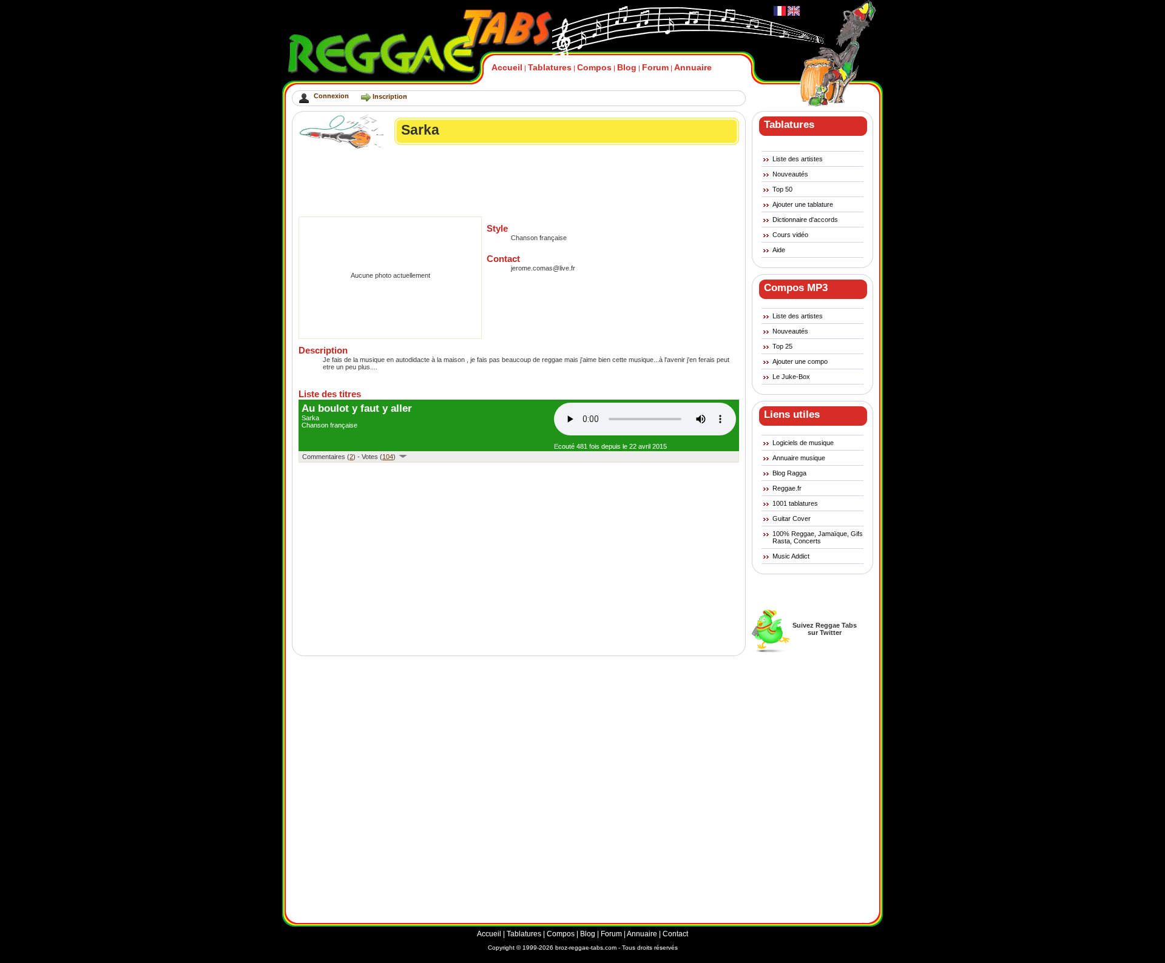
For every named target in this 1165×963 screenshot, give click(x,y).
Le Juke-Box (791, 376)
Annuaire (693, 67)
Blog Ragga (789, 473)
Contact (675, 934)
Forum (655, 67)
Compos (594, 67)
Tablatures (550, 67)
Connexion (331, 95)
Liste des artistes (797, 159)
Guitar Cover (791, 518)
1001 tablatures (795, 503)
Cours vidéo (790, 234)
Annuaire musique (798, 457)
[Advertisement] (519, 183)
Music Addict (790, 556)
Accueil (506, 67)
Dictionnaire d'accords (805, 219)
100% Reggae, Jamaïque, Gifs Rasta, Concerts (817, 537)
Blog (627, 67)
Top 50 (782, 189)
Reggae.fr (787, 488)
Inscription (390, 96)
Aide (778, 249)
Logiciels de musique (803, 442)
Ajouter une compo (800, 361)
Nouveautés (790, 174)
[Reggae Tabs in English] (793, 13)
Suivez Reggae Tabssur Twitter (824, 629)
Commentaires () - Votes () (349, 456)
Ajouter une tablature (802, 204)
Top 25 (782, 346)
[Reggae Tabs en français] (780, 13)
